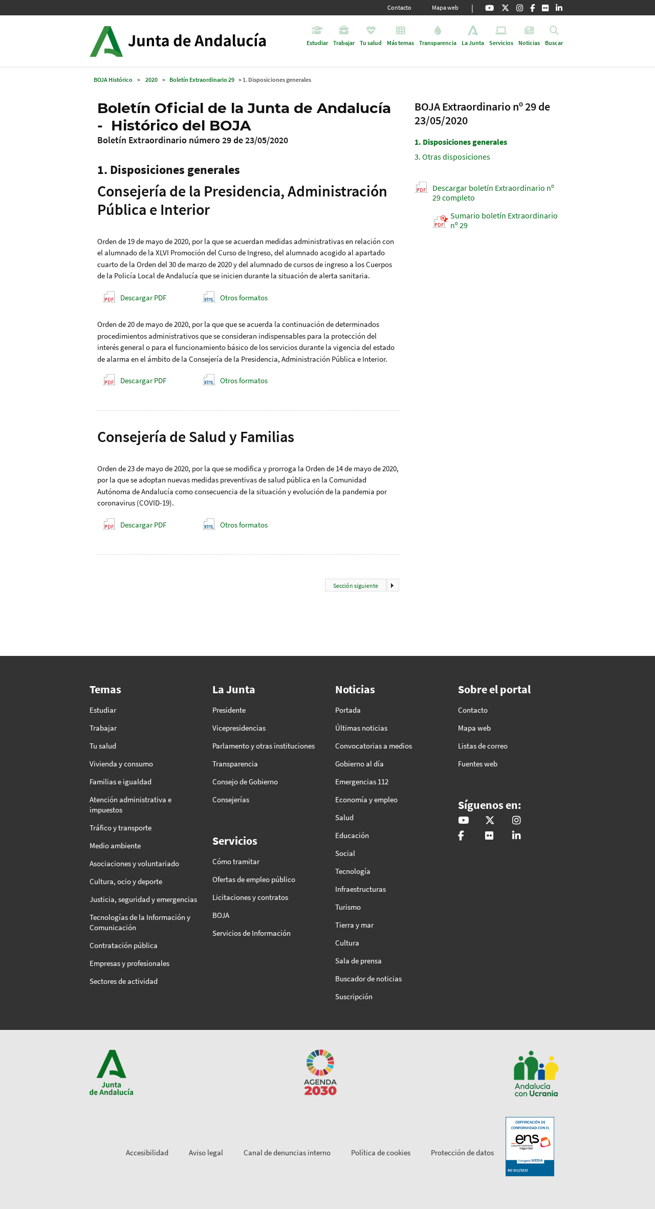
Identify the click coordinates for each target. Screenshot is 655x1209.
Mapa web (445, 7)
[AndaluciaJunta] (532, 8)
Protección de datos (462, 1152)
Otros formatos (244, 297)
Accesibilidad (147, 1152)
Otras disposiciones (452, 156)
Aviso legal (206, 1152)
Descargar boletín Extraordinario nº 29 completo (493, 193)
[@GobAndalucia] (489, 8)
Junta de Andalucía (106, 41)
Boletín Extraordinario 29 (201, 79)
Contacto (399, 7)
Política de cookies (380, 1152)
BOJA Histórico (113, 79)
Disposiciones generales (460, 142)
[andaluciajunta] (505, 8)
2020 (151, 79)
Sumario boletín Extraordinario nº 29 (504, 220)
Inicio (206, 41)
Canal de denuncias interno (287, 1152)
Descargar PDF (143, 297)
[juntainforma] (545, 8)
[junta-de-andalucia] (559, 8)
